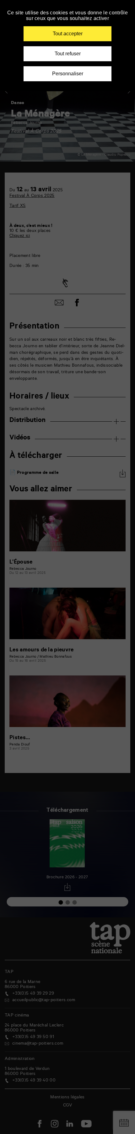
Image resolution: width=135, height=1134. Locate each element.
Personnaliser (67, 73)
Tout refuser (68, 53)
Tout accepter (68, 33)
